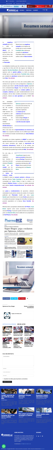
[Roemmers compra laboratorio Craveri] (44, 391)
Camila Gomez (3, 418)
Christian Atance (39, 417)
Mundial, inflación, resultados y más (28, 345)
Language (28, 3)
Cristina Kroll (21, 398)
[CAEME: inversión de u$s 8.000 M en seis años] (9, 391)
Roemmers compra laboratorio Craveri (42, 396)
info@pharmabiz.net (26, 443)
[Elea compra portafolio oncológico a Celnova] (26, 409)
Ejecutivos (20, 393)
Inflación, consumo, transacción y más (18, 334)
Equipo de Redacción (17, 313)
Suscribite (35, 10)
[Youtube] (46, 9)
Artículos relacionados (9, 324)
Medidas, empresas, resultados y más (7, 346)
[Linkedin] (44, 9)
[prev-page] (3, 350)
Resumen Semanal (9, 13)
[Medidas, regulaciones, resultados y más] (18, 340)
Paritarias (3, 413)
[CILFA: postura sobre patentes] (44, 410)
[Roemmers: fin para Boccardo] (26, 391)
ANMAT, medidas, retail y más (7, 334)
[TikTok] (45, 9)
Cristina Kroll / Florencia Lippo (41, 398)
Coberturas (28, 10)
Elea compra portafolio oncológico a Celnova (26, 414)
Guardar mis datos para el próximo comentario (16, 379)
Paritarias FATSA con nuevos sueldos (7, 416)
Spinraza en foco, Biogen (9, 306)
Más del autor (21, 324)
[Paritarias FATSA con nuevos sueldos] (9, 411)
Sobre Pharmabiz (9, 3)
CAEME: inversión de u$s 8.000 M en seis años (7, 396)
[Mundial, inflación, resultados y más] (29, 340)
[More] (27, 298)
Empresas (3, 393)
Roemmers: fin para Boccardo (25, 396)
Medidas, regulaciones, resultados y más (17, 346)
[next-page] (5, 350)
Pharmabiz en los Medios (20, 3)
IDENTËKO (43, 448)
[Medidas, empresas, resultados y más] (7, 340)
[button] (4, 446)
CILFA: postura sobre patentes (42, 415)
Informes (38, 393)
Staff (14, 3)
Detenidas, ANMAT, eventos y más (29, 334)
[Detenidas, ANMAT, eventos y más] (29, 329)
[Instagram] (43, 9)
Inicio (4, 13)
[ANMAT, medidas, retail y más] (7, 329)
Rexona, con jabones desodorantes (29, 307)
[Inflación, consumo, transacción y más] (18, 329)
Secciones (22, 10)
